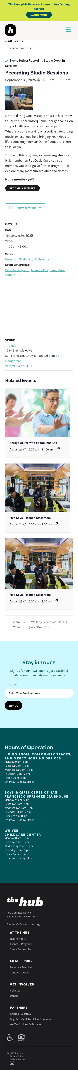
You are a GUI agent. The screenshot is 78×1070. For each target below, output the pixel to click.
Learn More (39, 14)
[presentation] (37, 413)
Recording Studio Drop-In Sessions (27, 259)
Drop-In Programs (17, 270)
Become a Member (22, 188)
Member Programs (43, 270)
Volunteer (15, 990)
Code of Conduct (18, 1059)
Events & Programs (21, 944)
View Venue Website (18, 365)
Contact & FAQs (19, 972)
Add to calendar (26, 207)
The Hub (10, 345)
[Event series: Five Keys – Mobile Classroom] (56, 523)
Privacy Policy (16, 1056)
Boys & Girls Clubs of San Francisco (30, 1019)
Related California (20, 1014)
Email (13, 685)
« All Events (14, 41)
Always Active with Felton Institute (33, 443)
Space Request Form (22, 949)
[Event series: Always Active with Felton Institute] (58, 448)
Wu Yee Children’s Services (25, 1024)
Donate (14, 996)
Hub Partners (18, 939)
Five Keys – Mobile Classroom (30, 518)
